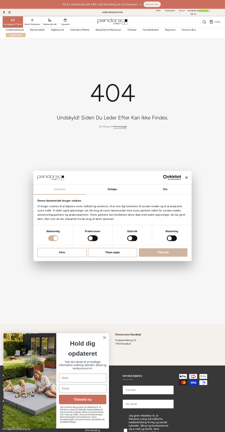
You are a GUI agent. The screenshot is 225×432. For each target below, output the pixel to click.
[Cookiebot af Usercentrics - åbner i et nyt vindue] (165, 177)
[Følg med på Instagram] (9, 12)
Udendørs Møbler (79, 29)
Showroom (170, 10)
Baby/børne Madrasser (108, 29)
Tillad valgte (112, 252)
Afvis (62, 252)
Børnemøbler (37, 29)
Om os (182, 10)
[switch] (93, 238)
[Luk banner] (186, 177)
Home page (120, 126)
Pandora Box (189, 29)
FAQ (158, 10)
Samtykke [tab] (60, 189)
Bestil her (152, 4)
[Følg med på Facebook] (4, 12)
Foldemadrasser (15, 29)
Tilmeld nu (83, 399)
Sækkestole (57, 29)
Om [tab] (165, 189)
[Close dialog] (104, 338)
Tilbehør (132, 29)
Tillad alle (163, 252)
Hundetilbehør (151, 29)
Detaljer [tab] (112, 189)
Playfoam (170, 29)
